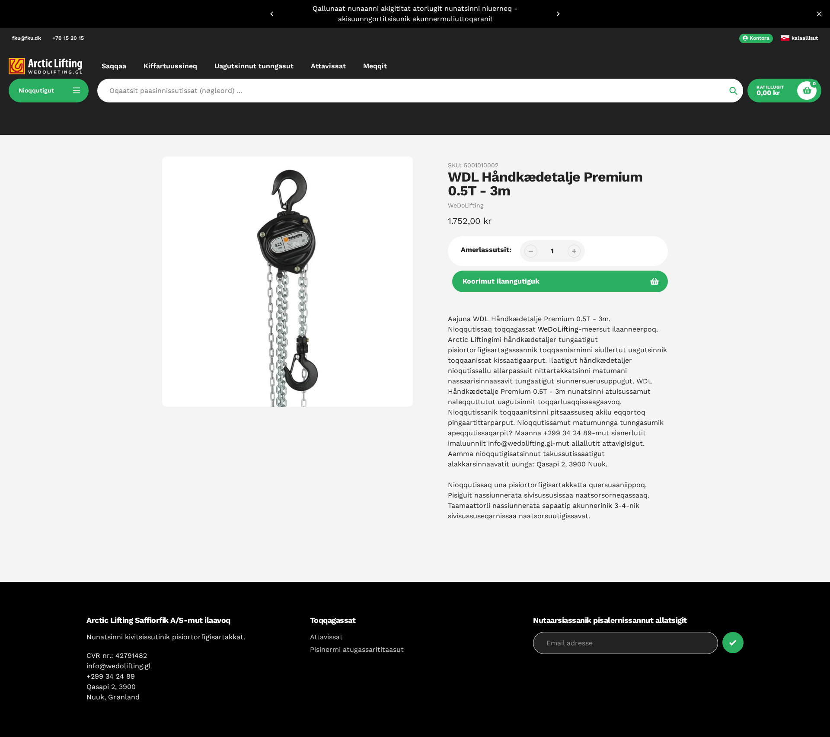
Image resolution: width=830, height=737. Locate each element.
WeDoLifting (465, 205)
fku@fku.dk (26, 38)
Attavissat (326, 637)
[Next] (557, 14)
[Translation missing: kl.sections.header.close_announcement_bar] (819, 14)
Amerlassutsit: (486, 250)
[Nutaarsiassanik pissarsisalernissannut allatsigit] (733, 642)
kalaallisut (805, 38)
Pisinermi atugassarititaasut (357, 649)
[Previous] (272, 14)
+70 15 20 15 (68, 38)
